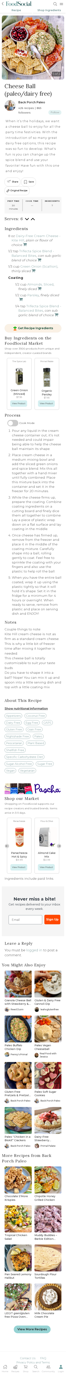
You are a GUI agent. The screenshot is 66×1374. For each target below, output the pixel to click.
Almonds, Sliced (40, 284)
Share (15, 182)
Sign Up (52, 919)
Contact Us (27, 1358)
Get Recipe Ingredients (35, 328)
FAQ (43, 1358)
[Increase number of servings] (33, 221)
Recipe (16, 10)
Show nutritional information (26, 708)
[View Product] (33, 271)
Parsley (33, 295)
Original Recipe (18, 190)
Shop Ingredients (49, 10)
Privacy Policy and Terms (33, 1362)
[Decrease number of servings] (27, 221)
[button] (59, 846)
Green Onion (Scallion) (38, 266)
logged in (34, 950)
